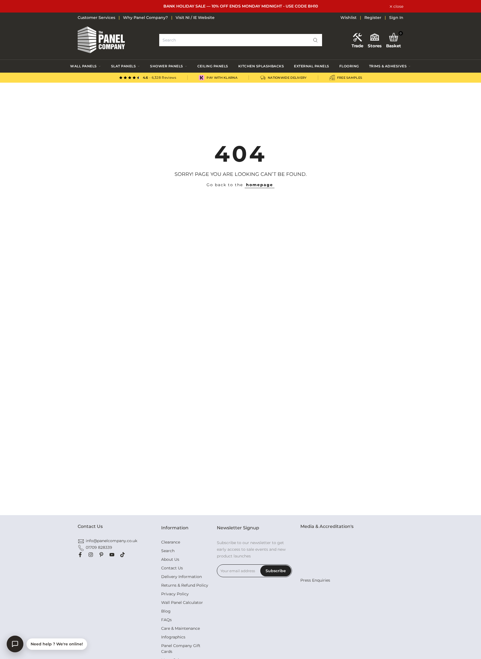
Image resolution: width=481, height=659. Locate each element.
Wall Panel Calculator (182, 602)
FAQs (166, 619)
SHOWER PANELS (166, 66)
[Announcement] (240, 6)
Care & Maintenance (180, 628)
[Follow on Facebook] (80, 554)
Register (372, 17)
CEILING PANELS (212, 66)
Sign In (396, 17)
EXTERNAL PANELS (311, 66)
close (85, 6)
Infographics (173, 637)
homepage (259, 184)
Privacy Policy (175, 593)
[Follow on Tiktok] (122, 554)
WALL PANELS (83, 66)
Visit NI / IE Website (195, 17)
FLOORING (349, 66)
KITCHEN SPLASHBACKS (261, 66)
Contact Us (172, 568)
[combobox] (240, 40)
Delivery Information (181, 576)
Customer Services (96, 17)
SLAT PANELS (123, 66)
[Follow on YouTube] (111, 554)
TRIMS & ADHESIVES (388, 66)
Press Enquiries (315, 580)
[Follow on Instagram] (90, 554)
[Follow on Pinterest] (101, 554)
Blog (166, 611)
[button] (315, 40)
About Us (170, 559)
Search (168, 550)
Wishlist (348, 17)
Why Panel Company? (145, 17)
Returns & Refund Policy (184, 585)
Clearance (170, 542)
